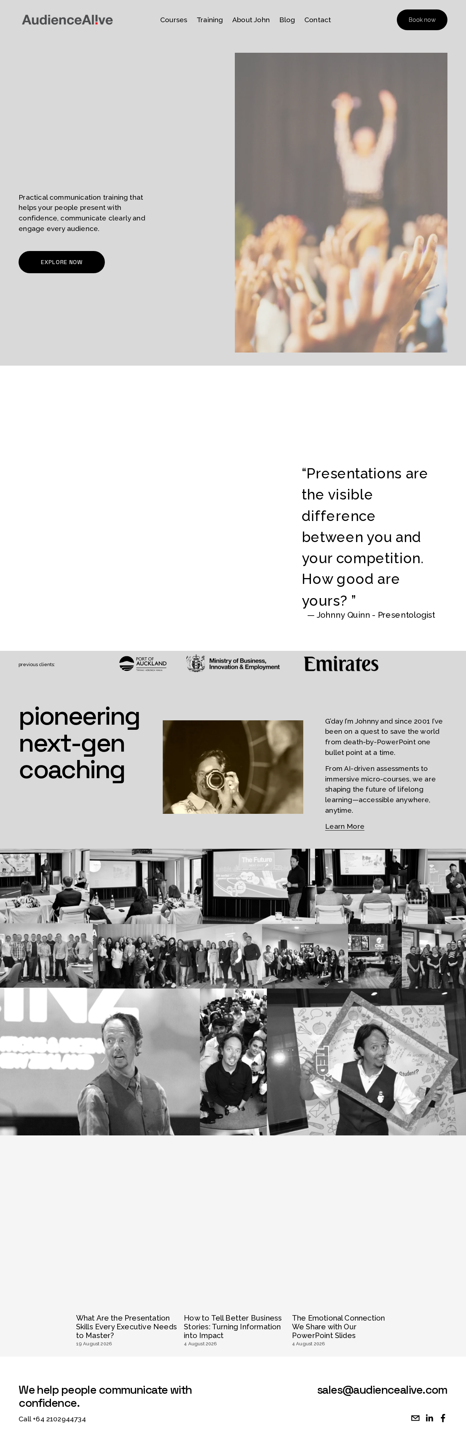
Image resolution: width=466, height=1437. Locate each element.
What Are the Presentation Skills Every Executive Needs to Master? (126, 1327)
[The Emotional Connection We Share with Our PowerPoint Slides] (343, 1302)
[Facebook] (443, 1418)
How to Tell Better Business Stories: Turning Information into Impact (233, 1327)
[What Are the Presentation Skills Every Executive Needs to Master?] (127, 1302)
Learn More (344, 826)
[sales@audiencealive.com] (415, 1418)
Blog (287, 20)
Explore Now (61, 262)
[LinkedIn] (429, 1418)
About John (251, 20)
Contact (317, 20)
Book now (422, 19)
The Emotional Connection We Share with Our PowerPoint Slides (338, 1327)
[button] (381, 1289)
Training (210, 20)
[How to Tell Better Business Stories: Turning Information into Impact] (234, 1302)
